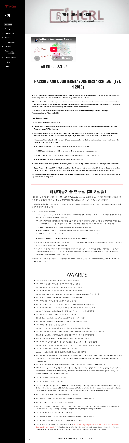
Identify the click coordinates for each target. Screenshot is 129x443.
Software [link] (8, 62)
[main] (77, 14)
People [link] (7, 29)
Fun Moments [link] (10, 42)
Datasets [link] (8, 47)
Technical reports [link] (11, 57)
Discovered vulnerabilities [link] (10, 52)
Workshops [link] (9, 38)
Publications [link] (9, 33)
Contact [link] (7, 66)
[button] (126, 2)
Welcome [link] (8, 24)
